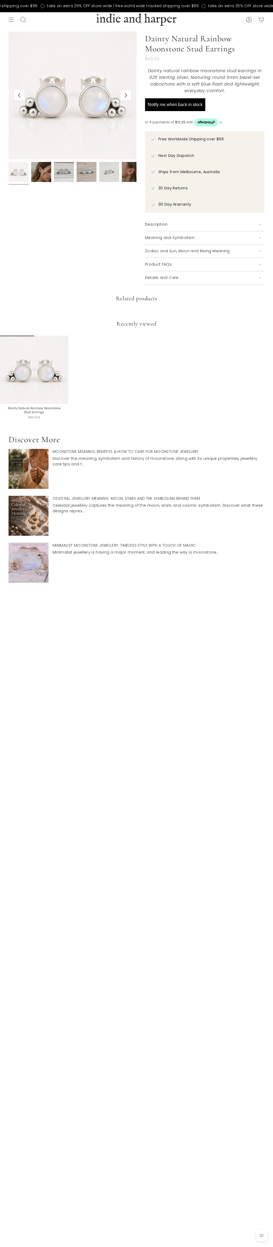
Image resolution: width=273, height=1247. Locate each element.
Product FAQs (158, 264)
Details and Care (162, 277)
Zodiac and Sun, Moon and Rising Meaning (187, 251)
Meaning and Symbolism (170, 237)
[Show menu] (11, 20)
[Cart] (261, 20)
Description (156, 224)
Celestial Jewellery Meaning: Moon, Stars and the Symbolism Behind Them (126, 498)
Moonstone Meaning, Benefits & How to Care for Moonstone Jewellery (126, 451)
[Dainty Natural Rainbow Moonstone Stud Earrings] (34, 370)
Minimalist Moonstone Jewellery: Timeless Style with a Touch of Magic (124, 545)
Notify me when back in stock (175, 104)
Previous (19, 95)
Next (126, 95)
